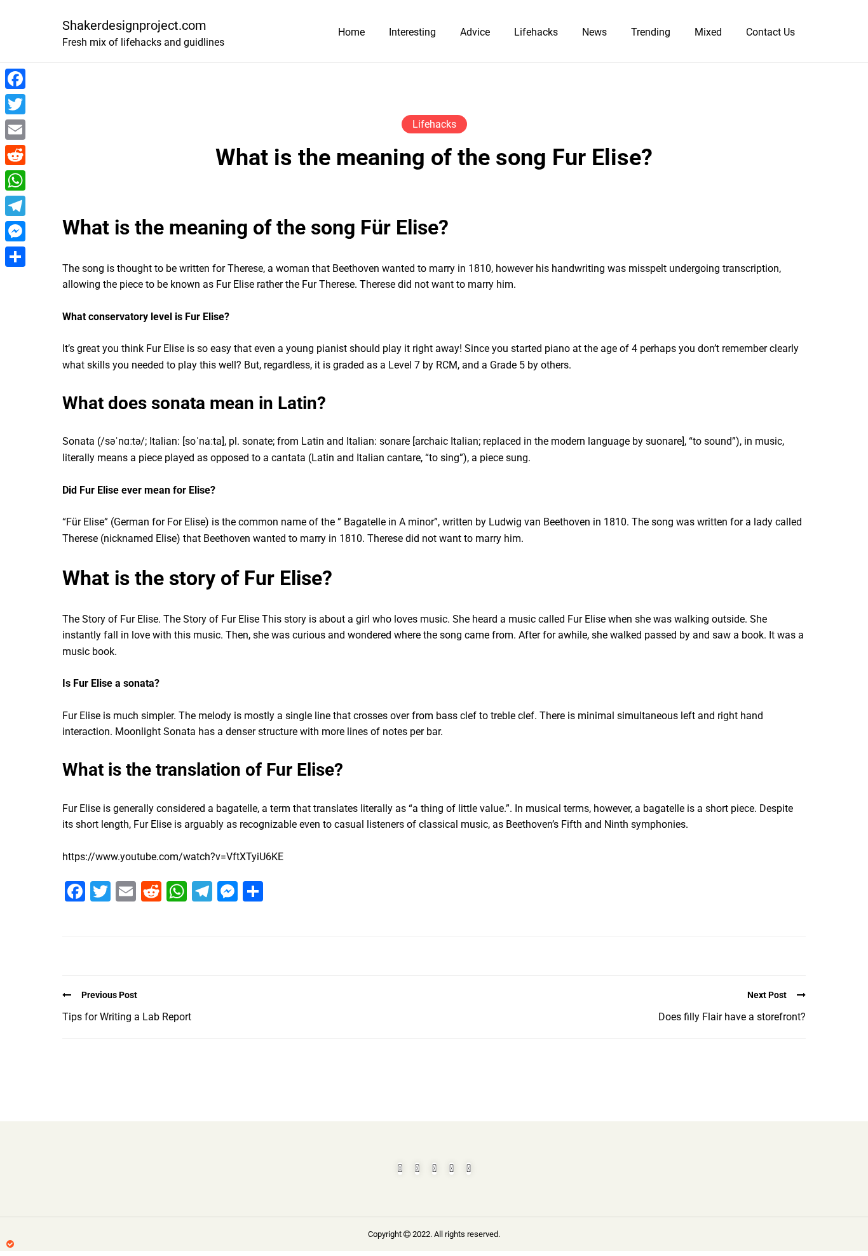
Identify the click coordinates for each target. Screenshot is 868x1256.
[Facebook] (15, 78)
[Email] (15, 129)
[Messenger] (15, 231)
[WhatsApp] (15, 180)
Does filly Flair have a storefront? (732, 1017)
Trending (650, 32)
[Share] (15, 256)
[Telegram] (15, 206)
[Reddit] (15, 155)
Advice (475, 32)
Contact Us (770, 32)
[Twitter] (15, 104)
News (594, 32)
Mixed (708, 32)
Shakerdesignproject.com (134, 25)
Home (351, 32)
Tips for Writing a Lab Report (126, 1017)
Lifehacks (536, 32)
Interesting (412, 32)
